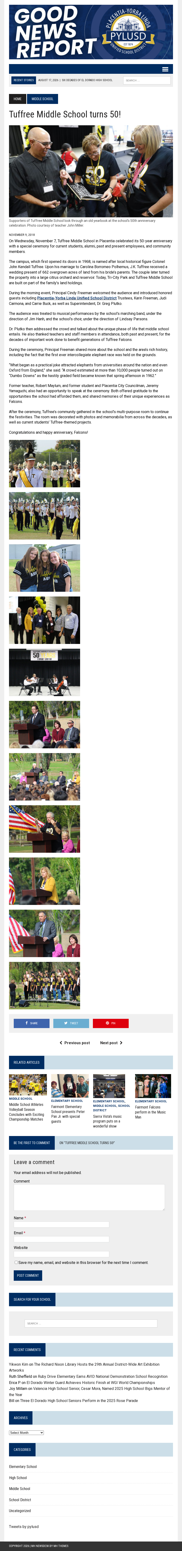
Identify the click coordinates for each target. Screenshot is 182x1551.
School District (20, 1500)
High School (18, 1478)
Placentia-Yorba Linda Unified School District (77, 298)
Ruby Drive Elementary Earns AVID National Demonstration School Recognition (103, 1376)
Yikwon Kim (18, 1364)
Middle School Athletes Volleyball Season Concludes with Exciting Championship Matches (26, 1112)
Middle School (20, 1098)
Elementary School (67, 1101)
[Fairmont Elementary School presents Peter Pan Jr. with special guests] (70, 1094)
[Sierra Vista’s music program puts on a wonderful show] (109, 1095)
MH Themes (61, 1546)
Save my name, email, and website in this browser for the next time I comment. (83, 1262)
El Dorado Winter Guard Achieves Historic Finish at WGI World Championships (91, 1382)
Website (21, 1247)
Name (19, 1218)
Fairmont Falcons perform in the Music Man (150, 1112)
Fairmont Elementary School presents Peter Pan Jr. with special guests (68, 1114)
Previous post (77, 1043)
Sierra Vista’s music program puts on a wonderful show (107, 1121)
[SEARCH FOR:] (147, 80)
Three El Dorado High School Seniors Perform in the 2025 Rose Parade (79, 1400)
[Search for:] (91, 1323)
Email (19, 1233)
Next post (109, 1043)
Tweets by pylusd (24, 1526)
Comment (22, 1181)
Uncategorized (20, 1511)
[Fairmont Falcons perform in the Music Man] (153, 1095)
